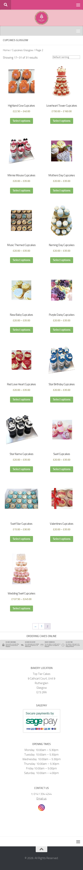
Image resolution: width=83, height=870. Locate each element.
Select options (21, 121)
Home (6, 50)
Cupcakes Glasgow (22, 50)
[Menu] (78, 5)
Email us (41, 798)
